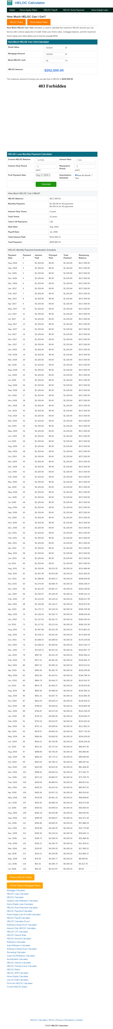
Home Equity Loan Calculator (20, 904)
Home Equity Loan (99, 10)
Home (12, 10)
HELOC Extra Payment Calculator (22, 907)
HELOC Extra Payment (73, 10)
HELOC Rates (16, 22)
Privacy (59, 1020)
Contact (79, 1020)
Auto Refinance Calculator (18, 945)
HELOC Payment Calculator (19, 911)
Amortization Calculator (17, 959)
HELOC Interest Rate (16, 935)
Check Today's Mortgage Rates (25, 885)
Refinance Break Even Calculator (22, 925)
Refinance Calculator (16, 942)
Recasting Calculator (16, 952)
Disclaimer (69, 1020)
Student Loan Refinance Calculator (22, 901)
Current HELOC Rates (17, 987)
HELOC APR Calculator (17, 973)
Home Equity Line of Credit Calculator (24, 914)
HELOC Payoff (50, 10)
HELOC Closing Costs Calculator (22, 966)
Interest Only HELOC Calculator (21, 928)
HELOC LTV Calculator (17, 931)
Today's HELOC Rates (21, 877)
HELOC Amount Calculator (19, 938)
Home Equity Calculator (17, 976)
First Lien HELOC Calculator (20, 983)
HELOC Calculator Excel (18, 921)
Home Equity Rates (28, 10)
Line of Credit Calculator (17, 980)
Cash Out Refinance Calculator (21, 956)
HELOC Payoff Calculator (18, 918)
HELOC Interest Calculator (19, 962)
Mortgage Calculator (16, 890)
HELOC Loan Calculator (18, 894)
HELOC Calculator (15, 897)
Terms (51, 1020)
